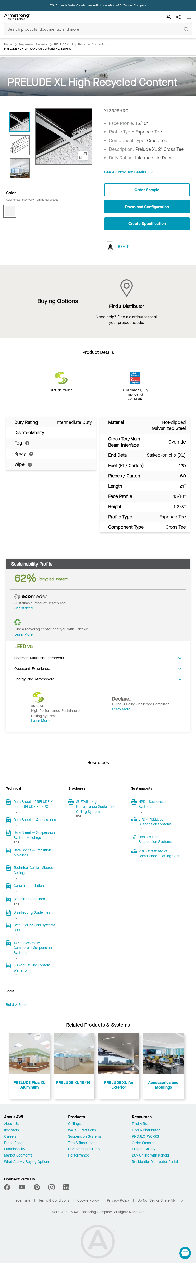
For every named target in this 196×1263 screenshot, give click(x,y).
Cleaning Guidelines (29, 899)
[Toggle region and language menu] (179, 17)
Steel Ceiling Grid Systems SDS (34, 928)
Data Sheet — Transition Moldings (32, 853)
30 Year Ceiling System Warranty (32, 968)
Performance (78, 1155)
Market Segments (18, 1155)
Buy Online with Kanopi (150, 1155)
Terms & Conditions (54, 1200)
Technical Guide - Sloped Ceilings (33, 870)
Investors (11, 1130)
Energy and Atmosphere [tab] (34, 679)
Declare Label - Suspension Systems (155, 839)
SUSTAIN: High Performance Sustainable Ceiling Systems (96, 806)
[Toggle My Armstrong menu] (168, 17)
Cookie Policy (88, 1200)
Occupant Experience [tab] (32, 668)
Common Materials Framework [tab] (39, 658)
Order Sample (147, 189)
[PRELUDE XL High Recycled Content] (19, 121)
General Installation (29, 885)
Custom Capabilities (84, 1149)
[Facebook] (7, 1187)
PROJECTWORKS (145, 1137)
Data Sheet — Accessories (35, 819)
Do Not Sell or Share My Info (160, 1200)
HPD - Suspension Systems (153, 804)
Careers (10, 1137)
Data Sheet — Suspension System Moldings (34, 835)
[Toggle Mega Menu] (189, 17)
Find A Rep (140, 1124)
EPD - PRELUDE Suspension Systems (155, 822)
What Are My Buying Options (27, 1162)
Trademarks (22, 1200)
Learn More (23, 634)
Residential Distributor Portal (155, 1162)
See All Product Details (125, 172)
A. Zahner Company (133, 5)
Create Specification (147, 223)
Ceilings (74, 1124)
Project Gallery (143, 1149)
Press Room (13, 1143)
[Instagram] (51, 1187)
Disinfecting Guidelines (32, 912)
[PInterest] (36, 1187)
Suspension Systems (84, 1137)
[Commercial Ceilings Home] (17, 17)
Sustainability (14, 1149)
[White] (9, 211)
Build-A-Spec (16, 1004)
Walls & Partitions (82, 1130)
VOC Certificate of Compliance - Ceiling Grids (159, 854)
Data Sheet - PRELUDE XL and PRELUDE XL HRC (34, 804)
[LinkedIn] (66, 1187)
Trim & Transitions (81, 1143)
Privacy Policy (118, 1200)
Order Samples (143, 1143)
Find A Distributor (146, 1130)
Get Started (23, 608)
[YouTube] (22, 1187)
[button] (185, 1253)
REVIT (123, 246)
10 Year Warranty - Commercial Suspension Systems (33, 947)
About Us (11, 1124)
